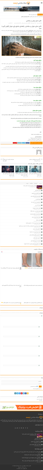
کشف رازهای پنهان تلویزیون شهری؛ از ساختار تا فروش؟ (32, 244)
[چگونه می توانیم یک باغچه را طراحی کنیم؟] (39, 187)
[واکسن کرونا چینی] (41, 190)
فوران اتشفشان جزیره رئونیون (36, 193)
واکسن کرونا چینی (38, 190)
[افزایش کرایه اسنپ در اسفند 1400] (41, 211)
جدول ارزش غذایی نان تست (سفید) (35, 232)
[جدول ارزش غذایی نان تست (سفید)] (41, 232)
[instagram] (19, 393)
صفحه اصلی (41, 16)
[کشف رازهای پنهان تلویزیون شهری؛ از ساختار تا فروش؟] (41, 244)
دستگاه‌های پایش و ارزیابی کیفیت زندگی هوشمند (32, 455)
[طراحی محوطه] (41, 220)
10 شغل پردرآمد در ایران (37, 229)
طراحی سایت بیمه (39, 399)
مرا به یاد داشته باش (34, 386)
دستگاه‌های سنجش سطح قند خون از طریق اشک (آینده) (31, 457)
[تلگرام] (17, 393)
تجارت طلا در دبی (38, 205)
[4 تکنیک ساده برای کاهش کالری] (41, 241)
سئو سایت (40, 400)
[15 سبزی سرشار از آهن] (41, 238)
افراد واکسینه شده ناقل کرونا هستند (35, 214)
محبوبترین (40, 183)
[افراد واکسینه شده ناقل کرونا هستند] (41, 214)
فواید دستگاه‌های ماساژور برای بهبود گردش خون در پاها (31, 460)
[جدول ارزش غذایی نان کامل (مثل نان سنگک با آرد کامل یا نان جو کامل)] (41, 226)
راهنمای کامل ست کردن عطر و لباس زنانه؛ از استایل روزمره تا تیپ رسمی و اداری (27, 452)
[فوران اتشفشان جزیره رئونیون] (41, 193)
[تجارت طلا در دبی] (41, 205)
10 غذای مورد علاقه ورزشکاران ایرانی (35, 235)
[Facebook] (26, 393)
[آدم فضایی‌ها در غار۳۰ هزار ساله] (41, 202)
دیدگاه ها (31, 183)
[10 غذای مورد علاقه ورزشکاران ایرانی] (41, 235)
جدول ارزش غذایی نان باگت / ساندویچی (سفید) (33, 223)
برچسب (27, 183)
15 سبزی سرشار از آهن (37, 238)
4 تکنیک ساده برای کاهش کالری (36, 241)
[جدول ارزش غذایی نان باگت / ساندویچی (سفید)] (41, 223)
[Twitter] (24, 393)
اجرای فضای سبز (38, 199)
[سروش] (15, 393)
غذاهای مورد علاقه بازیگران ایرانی (36, 196)
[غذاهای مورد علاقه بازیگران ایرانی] (41, 196)
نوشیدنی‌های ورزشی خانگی (33, 14)
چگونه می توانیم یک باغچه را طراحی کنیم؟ (29, 185)
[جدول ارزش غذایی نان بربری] (41, 217)
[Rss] (28, 393)
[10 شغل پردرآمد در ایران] (41, 229)
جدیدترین (35, 183)
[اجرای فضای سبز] (41, 199)
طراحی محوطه (38, 220)
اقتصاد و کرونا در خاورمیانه (37, 208)
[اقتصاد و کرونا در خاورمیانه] (41, 208)
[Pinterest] (22, 393)
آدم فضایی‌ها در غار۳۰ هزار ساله (36, 202)
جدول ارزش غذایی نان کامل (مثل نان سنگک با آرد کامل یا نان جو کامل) (30, 226)
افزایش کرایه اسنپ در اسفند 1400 (35, 211)
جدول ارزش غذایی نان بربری (36, 217)
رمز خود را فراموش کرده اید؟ (37, 388)
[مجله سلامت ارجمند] (21, 3)
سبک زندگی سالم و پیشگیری (34, 16)
